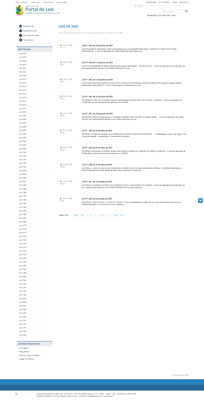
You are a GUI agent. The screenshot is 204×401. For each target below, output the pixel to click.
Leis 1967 (22, 269)
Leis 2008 (22, 119)
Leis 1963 (22, 284)
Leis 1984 (22, 207)
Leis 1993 (22, 174)
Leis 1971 (22, 254)
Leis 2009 (22, 116)
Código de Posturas (26, 359)
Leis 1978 (22, 229)
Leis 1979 (22, 225)
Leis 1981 (22, 218)
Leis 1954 (22, 317)
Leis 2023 (22, 64)
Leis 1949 (22, 335)
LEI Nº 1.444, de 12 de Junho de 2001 (97, 62)
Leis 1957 (22, 306)
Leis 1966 (22, 273)
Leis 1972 (22, 251)
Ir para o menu (36, 2)
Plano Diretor (24, 352)
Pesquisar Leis (28, 26)
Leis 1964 (22, 280)
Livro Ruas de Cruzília (30, 35)
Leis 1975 (22, 240)
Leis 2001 (22, 145)
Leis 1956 (22, 309)
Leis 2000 (22, 148)
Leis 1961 (22, 291)
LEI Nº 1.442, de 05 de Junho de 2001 (97, 96)
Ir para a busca (48, 2)
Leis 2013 (22, 101)
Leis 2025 (22, 57)
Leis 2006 (22, 126)
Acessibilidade (151, 2)
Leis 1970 (22, 258)
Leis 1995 (22, 167)
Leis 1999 (22, 152)
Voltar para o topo (181, 375)
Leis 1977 (22, 233)
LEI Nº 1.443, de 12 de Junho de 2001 (97, 79)
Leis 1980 (22, 222)
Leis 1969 (22, 262)
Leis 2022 (22, 68)
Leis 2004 (22, 134)
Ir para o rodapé (62, 2)
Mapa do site (184, 2)
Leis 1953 (22, 320)
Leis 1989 (22, 189)
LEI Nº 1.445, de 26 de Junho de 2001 (97, 45)
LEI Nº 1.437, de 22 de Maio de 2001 (97, 181)
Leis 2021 (22, 72)
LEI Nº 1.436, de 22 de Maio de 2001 (97, 199)
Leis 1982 (22, 214)
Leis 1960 (22, 295)
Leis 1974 (22, 243)
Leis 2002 (22, 141)
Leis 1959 (22, 298)
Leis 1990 (22, 185)
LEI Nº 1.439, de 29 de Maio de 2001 (97, 147)
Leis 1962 (22, 287)
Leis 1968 (22, 265)
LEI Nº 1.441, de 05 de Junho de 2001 (97, 113)
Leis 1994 (22, 170)
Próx (115, 215)
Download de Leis (29, 31)
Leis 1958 (22, 302)
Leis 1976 (22, 236)
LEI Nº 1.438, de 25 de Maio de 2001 (97, 164)
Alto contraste (164, 2)
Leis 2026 (22, 53)
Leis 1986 (22, 200)
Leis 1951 (22, 328)
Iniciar (76, 215)
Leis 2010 (22, 112)
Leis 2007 (22, 123)
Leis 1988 (22, 192)
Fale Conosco (27, 40)
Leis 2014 (22, 97)
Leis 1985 (22, 203)
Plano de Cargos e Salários (29, 355)
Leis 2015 (22, 94)
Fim (121, 215)
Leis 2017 (22, 86)
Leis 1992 (22, 178)
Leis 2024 (22, 61)
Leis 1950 (22, 331)
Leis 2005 (22, 130)
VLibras (174, 2)
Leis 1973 (22, 247)
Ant (82, 215)
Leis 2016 (22, 90)
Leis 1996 (22, 163)
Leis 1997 (22, 159)
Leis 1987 (22, 196)
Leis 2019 (22, 79)
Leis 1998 (22, 156)
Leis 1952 (22, 324)
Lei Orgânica (24, 348)
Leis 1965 (22, 276)
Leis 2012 (22, 105)
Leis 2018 (22, 83)
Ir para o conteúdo (22, 2)
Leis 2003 (22, 137)
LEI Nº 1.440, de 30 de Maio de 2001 (97, 130)
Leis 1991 (22, 181)
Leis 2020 (22, 75)
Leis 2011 (22, 108)
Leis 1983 (22, 211)
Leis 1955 (22, 313)
